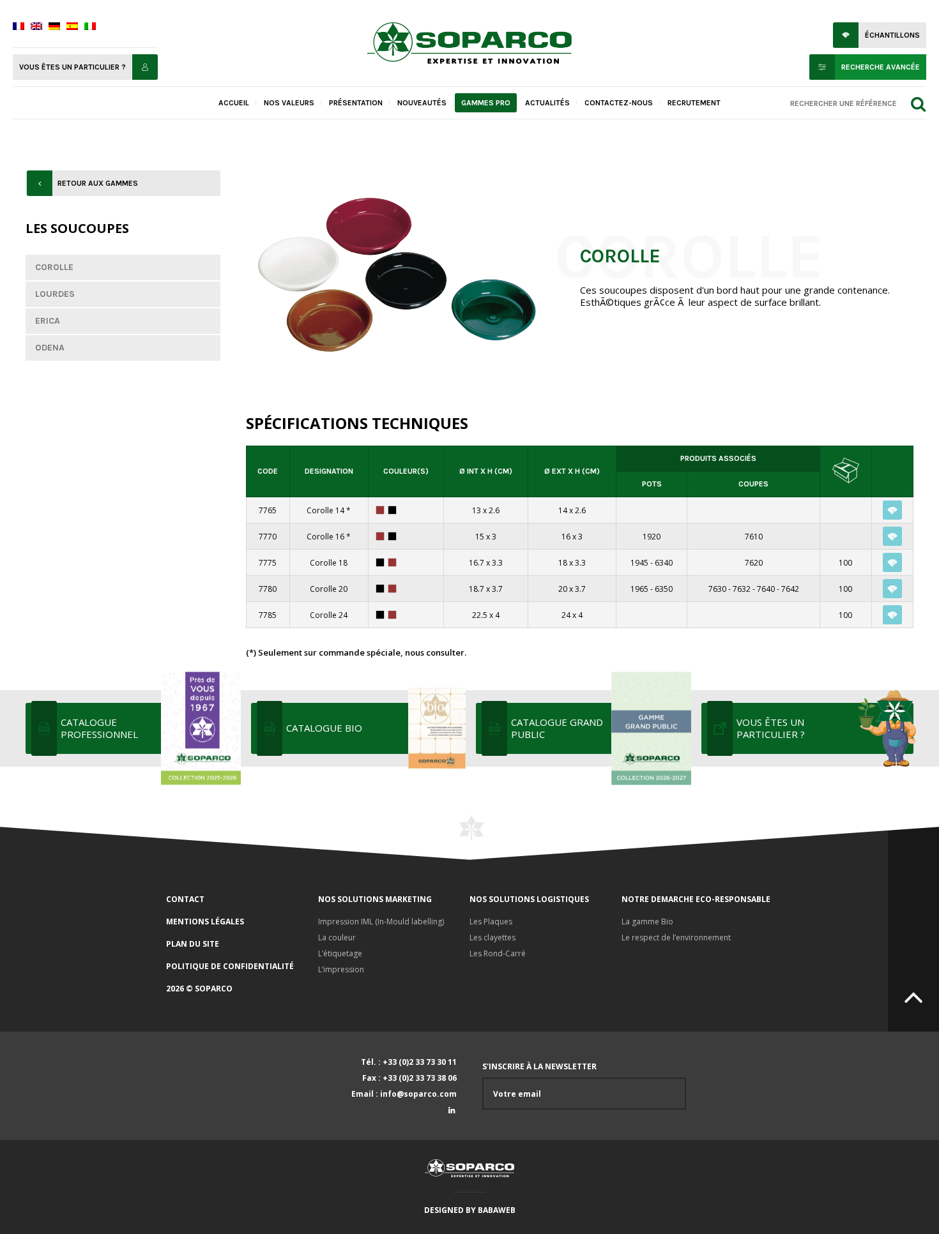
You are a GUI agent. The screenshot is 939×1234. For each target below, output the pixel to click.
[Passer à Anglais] (36, 27)
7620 (754, 563)
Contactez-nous (618, 102)
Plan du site (192, 943)
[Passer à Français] (18, 27)
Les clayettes (492, 937)
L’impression (341, 969)
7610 (754, 536)
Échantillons (892, 35)
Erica (47, 320)
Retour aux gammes (97, 183)
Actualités (547, 102)
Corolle (54, 267)
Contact (185, 899)
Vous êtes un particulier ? (72, 67)
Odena (50, 347)
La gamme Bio (647, 921)
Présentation (356, 102)
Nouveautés (422, 102)
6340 (664, 563)
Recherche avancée (880, 67)
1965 (639, 589)
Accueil (233, 102)
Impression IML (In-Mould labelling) (381, 921)
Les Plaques (491, 921)
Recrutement (694, 102)
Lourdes (55, 294)
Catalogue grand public (557, 728)
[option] (397, 276)
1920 (651, 536)
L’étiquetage (340, 953)
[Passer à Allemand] (54, 27)
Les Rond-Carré (498, 953)
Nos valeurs (289, 102)
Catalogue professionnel (99, 728)
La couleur (337, 937)
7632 (742, 589)
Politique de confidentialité (230, 966)
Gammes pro (485, 102)
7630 (717, 589)
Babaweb (496, 1210)
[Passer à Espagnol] (72, 27)
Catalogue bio (324, 727)
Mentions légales (205, 921)
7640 (766, 589)
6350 (664, 589)
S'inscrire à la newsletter (539, 1067)
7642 (790, 589)
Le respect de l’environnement (676, 937)
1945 (639, 563)
